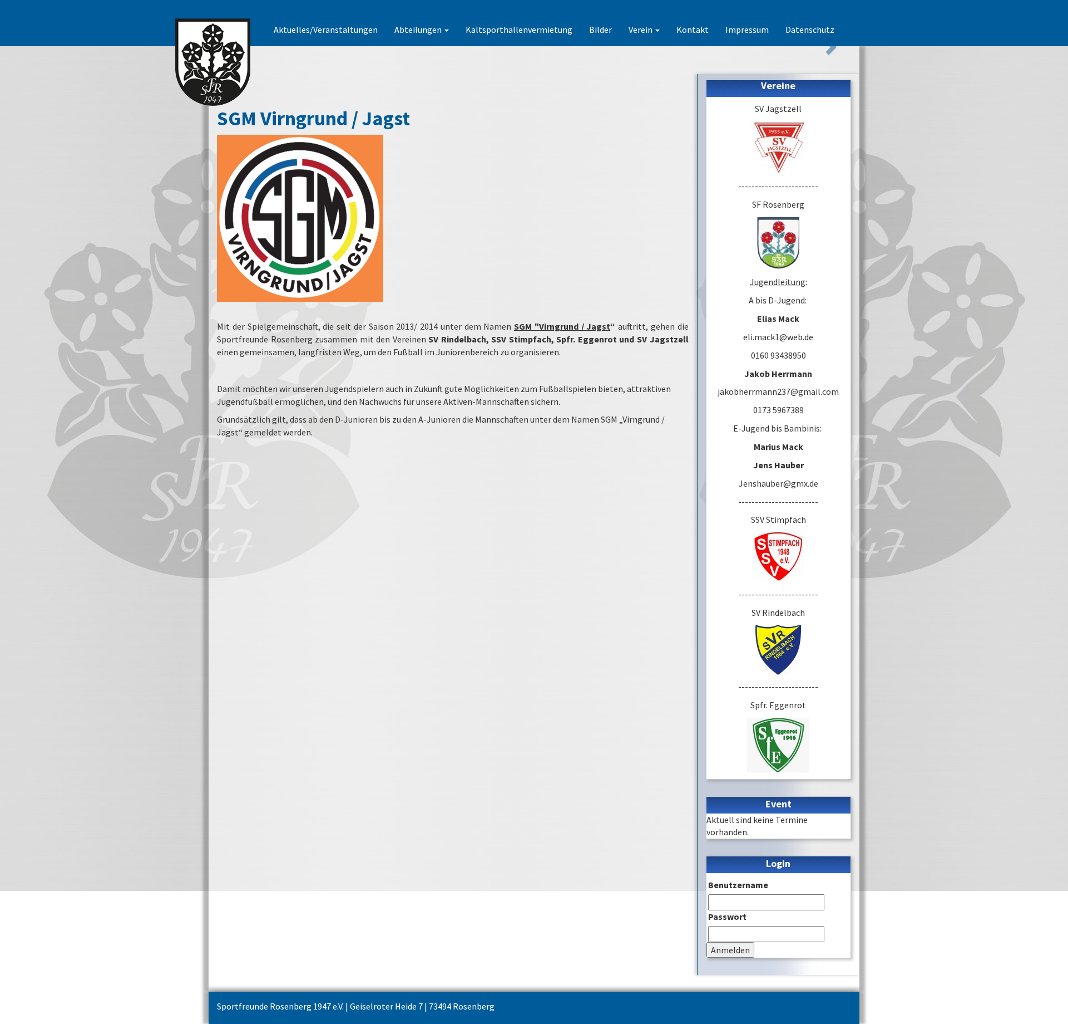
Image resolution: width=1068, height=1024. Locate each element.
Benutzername (738, 884)
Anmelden (730, 950)
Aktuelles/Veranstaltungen (326, 29)
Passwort (727, 916)
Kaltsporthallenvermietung (519, 29)
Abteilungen (418, 29)
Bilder (600, 29)
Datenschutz (809, 29)
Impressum (747, 29)
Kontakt (692, 29)
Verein (641, 29)
